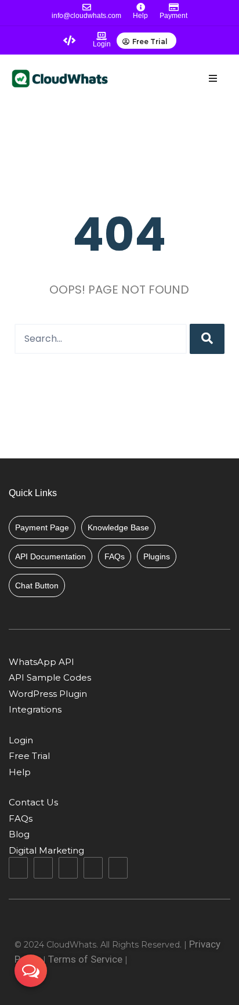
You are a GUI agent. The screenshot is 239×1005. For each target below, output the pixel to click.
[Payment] (173, 7)
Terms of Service (85, 959)
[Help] (140, 7)
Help (140, 16)
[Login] (101, 36)
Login (102, 44)
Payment (173, 16)
